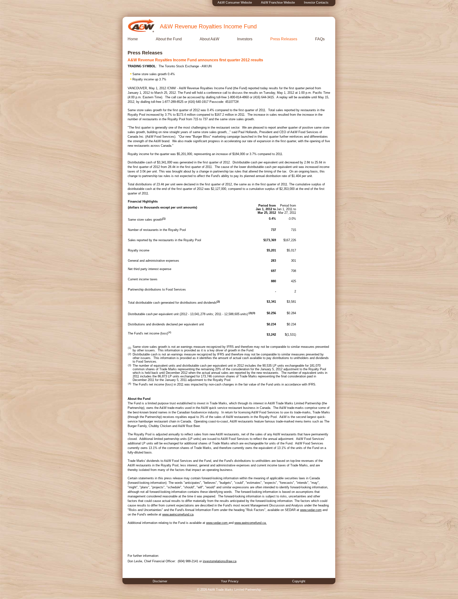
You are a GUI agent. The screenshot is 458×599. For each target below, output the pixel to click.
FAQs (320, 39)
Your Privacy (230, 581)
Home (133, 39)
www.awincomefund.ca (177, 514)
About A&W (209, 39)
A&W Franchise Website (278, 2)
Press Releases (283, 39)
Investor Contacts (316, 2)
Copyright (298, 581)
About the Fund (169, 39)
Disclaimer (160, 581)
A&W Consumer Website (235, 2)
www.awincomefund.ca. (250, 523)
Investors (244, 39)
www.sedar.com (311, 510)
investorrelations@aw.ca (219, 561)
